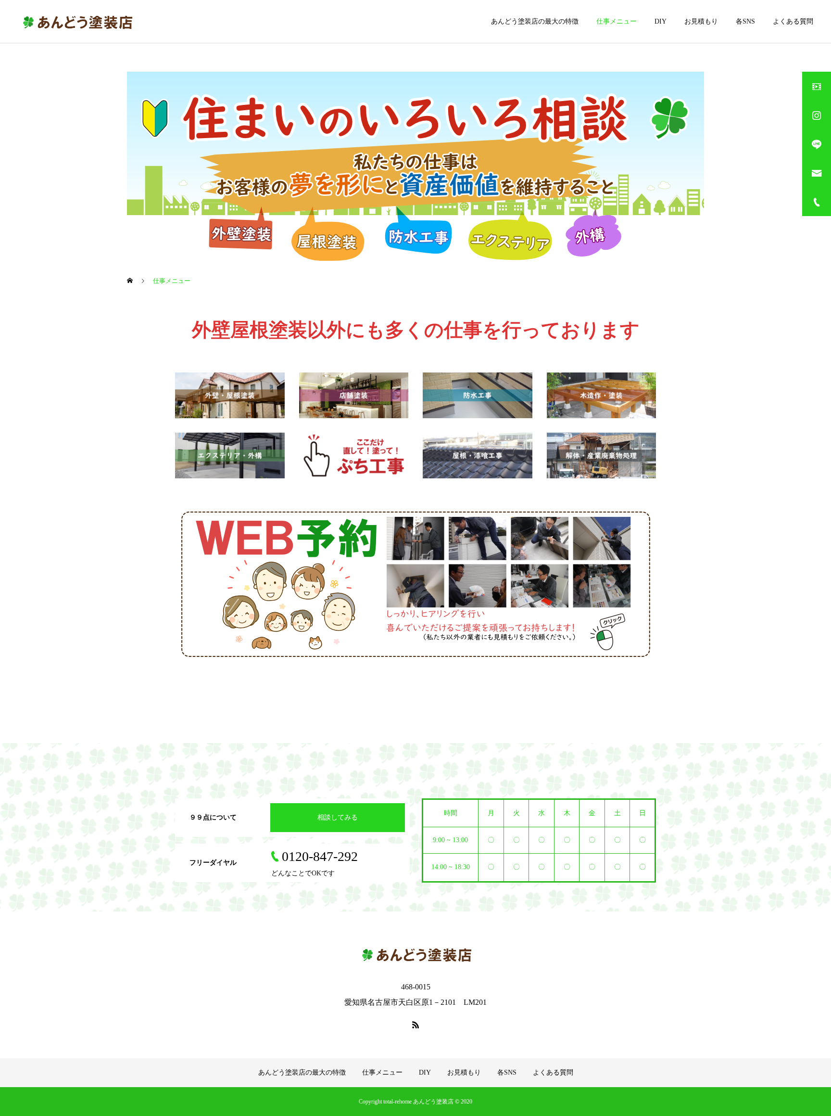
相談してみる (337, 817)
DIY (661, 21)
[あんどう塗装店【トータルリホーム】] (76, 22)
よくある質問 (793, 21)
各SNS (745, 21)
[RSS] (415, 1024)
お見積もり (701, 21)
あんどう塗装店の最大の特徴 (535, 21)
